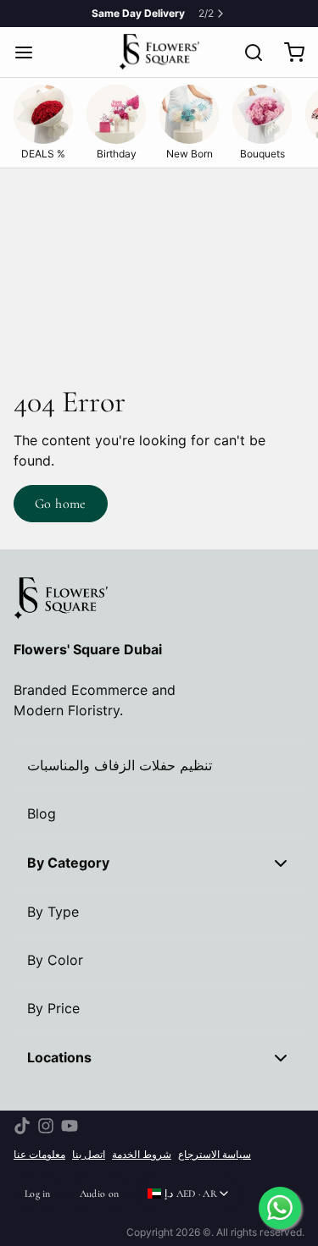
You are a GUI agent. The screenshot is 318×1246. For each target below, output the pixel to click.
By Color (55, 960)
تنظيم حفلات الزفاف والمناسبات (119, 766)
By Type (53, 912)
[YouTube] (69, 1125)
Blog (41, 814)
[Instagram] (45, 1125)
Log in (38, 1193)
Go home (60, 503)
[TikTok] (22, 1125)
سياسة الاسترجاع (214, 1154)
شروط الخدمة (141, 1154)
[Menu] (30, 52)
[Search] (247, 52)
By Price (53, 1009)
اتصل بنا (88, 1154)
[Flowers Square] (159, 52)
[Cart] (287, 52)
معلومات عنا (39, 1154)
